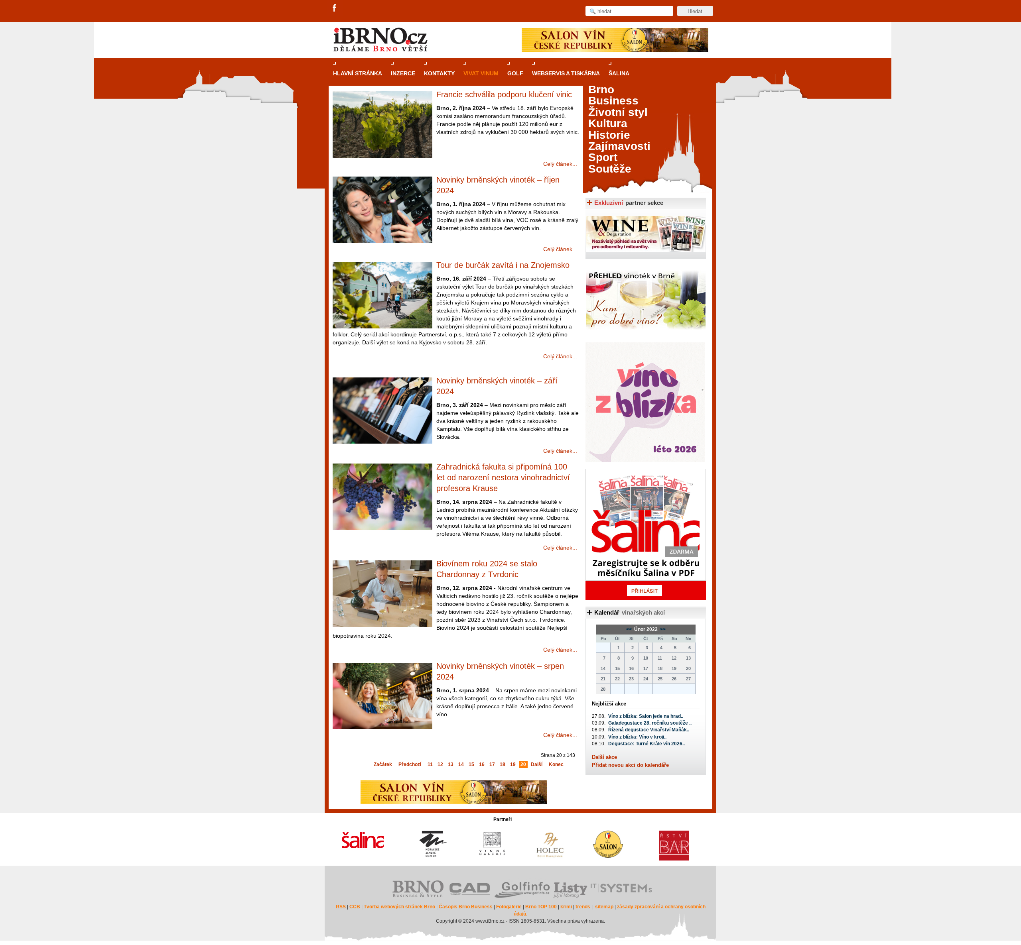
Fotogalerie (509, 907)
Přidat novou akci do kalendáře (630, 765)
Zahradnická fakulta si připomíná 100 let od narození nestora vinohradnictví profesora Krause (503, 477)
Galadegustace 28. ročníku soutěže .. (650, 723)
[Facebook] (335, 8)
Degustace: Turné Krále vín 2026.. (646, 744)
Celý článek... (560, 164)
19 (513, 764)
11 (430, 764)
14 (461, 764)
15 (471, 764)
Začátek (383, 764)
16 (482, 764)
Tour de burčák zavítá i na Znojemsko (503, 265)
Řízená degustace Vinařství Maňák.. (648, 730)
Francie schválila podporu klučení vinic (504, 94)
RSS (341, 907)
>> (662, 629)
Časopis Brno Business (466, 907)
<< (629, 629)
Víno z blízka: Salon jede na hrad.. (645, 716)
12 (440, 764)
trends (583, 907)
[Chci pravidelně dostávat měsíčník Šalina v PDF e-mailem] (645, 534)
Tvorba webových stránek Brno (399, 907)
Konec (556, 764)
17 (492, 764)
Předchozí (409, 764)
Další (536, 764)
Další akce (604, 757)
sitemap (604, 907)
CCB (354, 907)
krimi (566, 907)
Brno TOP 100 (541, 907)
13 (450, 764)
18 (502, 764)
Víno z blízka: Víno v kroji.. (637, 737)
